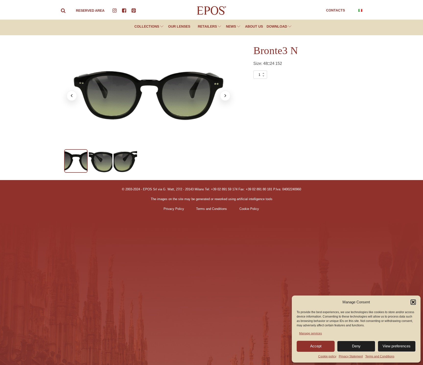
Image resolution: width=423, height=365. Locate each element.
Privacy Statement (351, 356)
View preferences (397, 346)
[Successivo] (225, 96)
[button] (413, 302)
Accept (315, 346)
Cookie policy (327, 356)
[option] (76, 161)
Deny (356, 346)
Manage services (310, 333)
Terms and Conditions (379, 356)
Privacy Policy (174, 209)
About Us (254, 26)
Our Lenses (179, 26)
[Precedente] (72, 96)
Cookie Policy (249, 209)
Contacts (335, 10)
